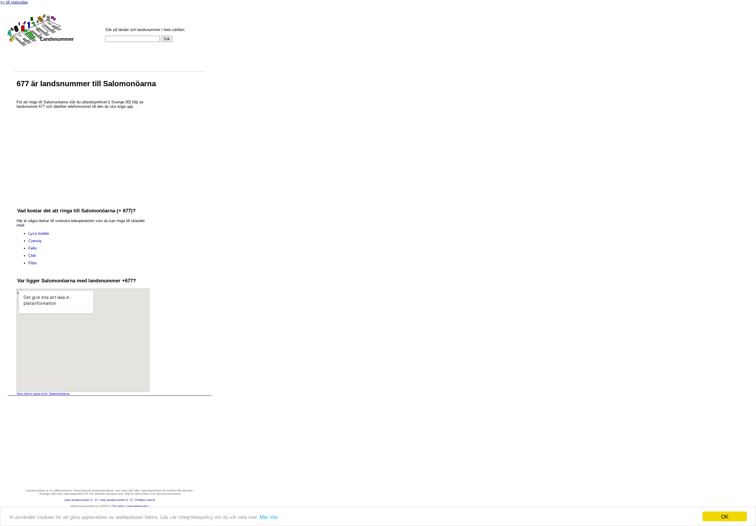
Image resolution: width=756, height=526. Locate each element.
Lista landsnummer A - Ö (116, 499)
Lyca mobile (38, 233)
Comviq (34, 241)
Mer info (269, 516)
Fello (32, 248)
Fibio (32, 263)
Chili (32, 255)
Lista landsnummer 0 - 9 (80, 499)
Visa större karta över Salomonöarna (43, 393)
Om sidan (118, 506)
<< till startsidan (14, 2)
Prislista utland (145, 499)
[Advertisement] (83, 153)
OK (724, 516)
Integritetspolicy (138, 506)
